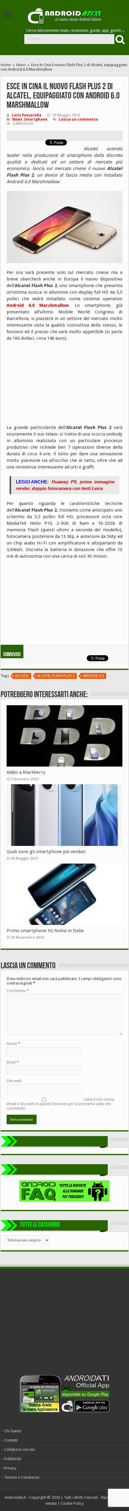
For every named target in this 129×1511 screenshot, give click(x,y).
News (21, 65)
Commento (18, 990)
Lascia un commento (78, 119)
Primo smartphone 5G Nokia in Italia (45, 930)
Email (13, 1062)
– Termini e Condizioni (20, 1477)
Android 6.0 (93, 676)
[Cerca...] (119, 39)
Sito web (14, 1080)
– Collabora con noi (18, 1449)
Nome (13, 1043)
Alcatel (22, 676)
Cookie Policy (72, 1503)
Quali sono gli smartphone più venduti (46, 851)
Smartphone (35, 119)
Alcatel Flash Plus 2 (56, 676)
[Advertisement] (52, 385)
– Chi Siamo (11, 1431)
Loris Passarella (26, 115)
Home (6, 65)
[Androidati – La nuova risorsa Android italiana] (64, 14)
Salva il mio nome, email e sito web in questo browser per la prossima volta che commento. (61, 1104)
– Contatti (9, 1440)
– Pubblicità (11, 1459)
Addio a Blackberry (26, 772)
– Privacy (8, 1468)
